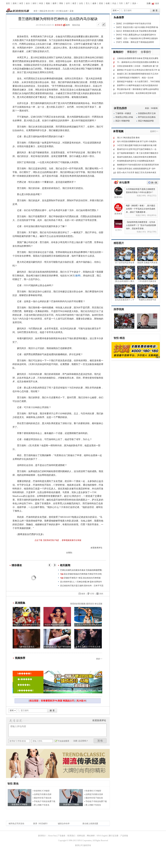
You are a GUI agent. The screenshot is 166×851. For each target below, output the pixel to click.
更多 (134, 3)
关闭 (101, 594)
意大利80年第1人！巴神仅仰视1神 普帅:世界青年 (81, 582)
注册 (148, 3)
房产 (128, 3)
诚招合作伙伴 (64, 823)
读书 (68, 3)
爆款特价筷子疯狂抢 (42, 798)
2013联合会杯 (62, 11)
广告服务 (61, 836)
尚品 (114, 3)
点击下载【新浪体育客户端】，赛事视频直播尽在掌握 (58, 540)
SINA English (102, 836)
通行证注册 (113, 836)
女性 (81, 3)
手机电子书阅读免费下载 (44, 801)
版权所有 (87, 845)
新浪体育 (59, 25)
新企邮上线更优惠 (90, 823)
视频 (48, 3)
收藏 (108, 3)
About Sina (52, 836)
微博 (54, 3)
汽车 (121, 3)
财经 (34, 3)
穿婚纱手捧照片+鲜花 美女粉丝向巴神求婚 (82, 578)
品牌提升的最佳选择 (42, 794)
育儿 (88, 3)
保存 (83, 594)
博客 (61, 3)
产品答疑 (124, 836)
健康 (94, 3)
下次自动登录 (63, 741)
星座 (101, 3)
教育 (74, 3)
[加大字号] (104, 24)
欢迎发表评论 (96, 548)
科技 (41, 3)
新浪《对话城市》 (41, 823)
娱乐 (28, 3)
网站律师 (91, 836)
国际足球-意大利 (47, 11)
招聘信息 (81, 836)
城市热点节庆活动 (16, 823)
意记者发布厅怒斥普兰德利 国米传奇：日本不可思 (81, 586)
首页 (8, 3)
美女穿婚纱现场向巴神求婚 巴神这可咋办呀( (83, 574)
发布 (100, 740)
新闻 (15, 3)
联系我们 (71, 836)
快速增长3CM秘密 (42, 791)
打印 (92, 594)
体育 (21, 3)
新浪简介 (42, 836)
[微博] (78, 275)
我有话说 (76, 25)
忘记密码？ (83, 741)
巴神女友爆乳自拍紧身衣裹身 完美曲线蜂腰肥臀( (81, 570)
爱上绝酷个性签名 (41, 805)
